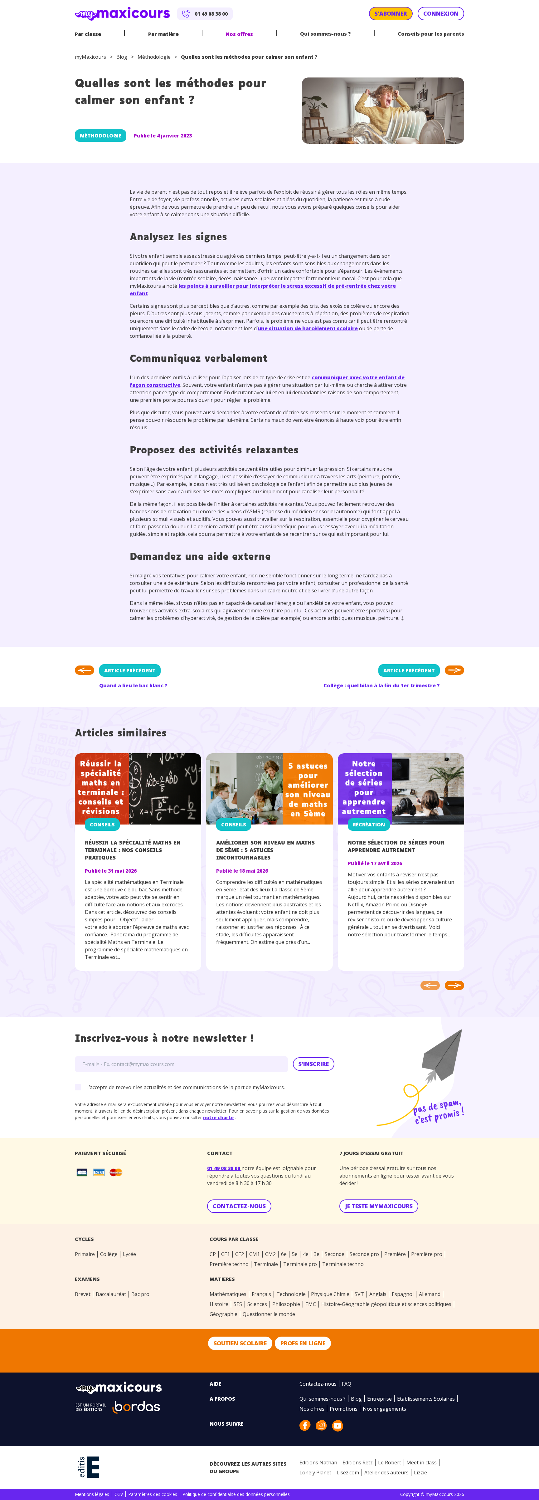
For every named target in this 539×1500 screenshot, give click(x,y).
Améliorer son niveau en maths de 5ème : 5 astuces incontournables (265, 850)
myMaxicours (90, 56)
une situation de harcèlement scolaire (308, 328)
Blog (121, 56)
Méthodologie (154, 56)
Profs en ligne (302, 1343)
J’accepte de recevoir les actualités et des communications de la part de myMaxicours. (186, 1087)
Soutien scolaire (240, 1343)
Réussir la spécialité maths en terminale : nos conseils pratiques (133, 850)
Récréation (369, 824)
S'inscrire (314, 1064)
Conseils (102, 824)
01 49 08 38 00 (224, 1168)
